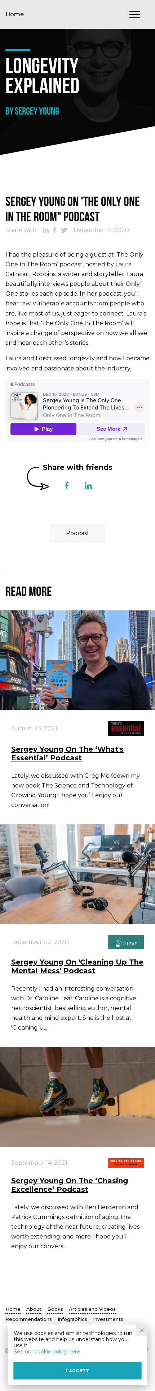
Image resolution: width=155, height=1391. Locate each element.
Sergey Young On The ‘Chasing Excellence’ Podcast (69, 1185)
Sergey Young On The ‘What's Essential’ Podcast (67, 753)
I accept (77, 1370)
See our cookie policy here (47, 1352)
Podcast (77, 533)
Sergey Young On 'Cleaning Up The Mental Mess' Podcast (77, 966)
